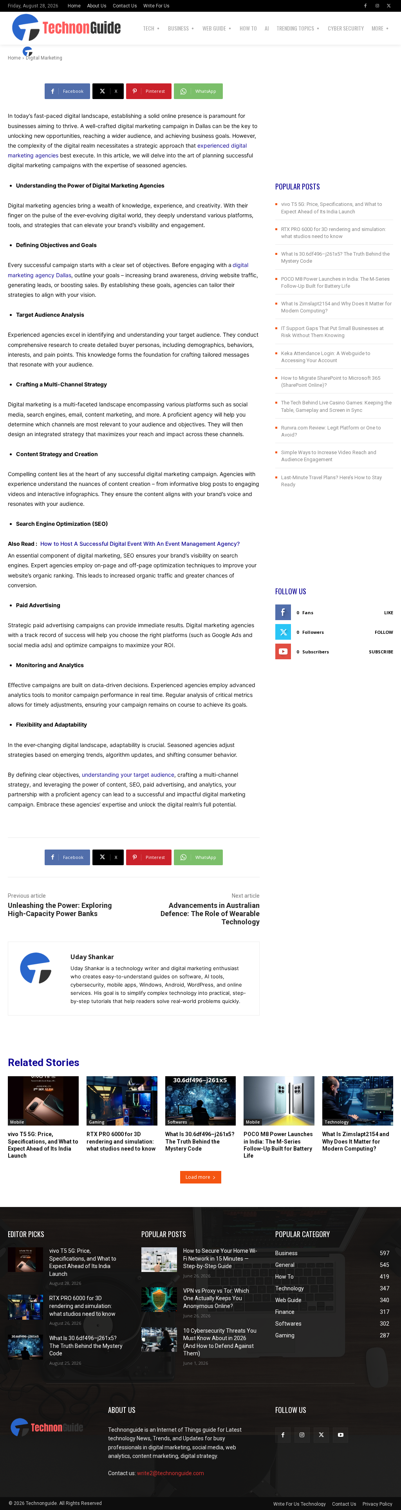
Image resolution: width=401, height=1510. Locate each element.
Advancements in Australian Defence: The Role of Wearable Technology (210, 913)
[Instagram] (377, 6)
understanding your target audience (128, 774)
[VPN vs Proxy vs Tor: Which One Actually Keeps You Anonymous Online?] (159, 1299)
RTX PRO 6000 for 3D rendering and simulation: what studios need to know (121, 1141)
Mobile (17, 1122)
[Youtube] (340, 1435)
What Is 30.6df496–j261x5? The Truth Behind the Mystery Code (200, 1141)
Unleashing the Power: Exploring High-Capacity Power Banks (60, 909)
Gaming (97, 1122)
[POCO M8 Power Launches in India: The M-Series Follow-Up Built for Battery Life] (279, 1101)
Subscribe (381, 652)
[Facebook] (365, 6)
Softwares (177, 1122)
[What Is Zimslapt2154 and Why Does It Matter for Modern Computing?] (357, 1101)
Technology (337, 1122)
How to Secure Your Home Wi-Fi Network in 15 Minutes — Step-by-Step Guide (220, 1258)
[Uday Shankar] (29, 52)
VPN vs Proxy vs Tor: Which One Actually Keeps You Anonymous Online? (216, 1298)
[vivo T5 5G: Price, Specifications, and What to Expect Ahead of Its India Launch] (43, 1101)
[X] (389, 6)
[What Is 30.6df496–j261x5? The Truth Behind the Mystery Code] (200, 1101)
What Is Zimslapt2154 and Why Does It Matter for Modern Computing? (355, 1141)
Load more (198, 1177)
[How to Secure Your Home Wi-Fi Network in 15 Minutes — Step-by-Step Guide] (159, 1259)
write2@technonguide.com (170, 1473)
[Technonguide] (30, 28)
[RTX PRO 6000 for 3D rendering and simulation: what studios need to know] (122, 1101)
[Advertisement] (334, 132)
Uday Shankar (59, 51)
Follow (384, 632)
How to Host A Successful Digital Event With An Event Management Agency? (140, 543)
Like (388, 612)
